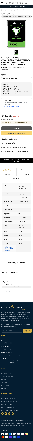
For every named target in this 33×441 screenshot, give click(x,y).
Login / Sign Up (5, 385)
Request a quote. (22, 122)
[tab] (8, 170)
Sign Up (27, 331)
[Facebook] (2, 413)
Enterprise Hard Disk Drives (8, 398)
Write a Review (16, 287)
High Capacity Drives (7, 404)
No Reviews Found (7, 291)
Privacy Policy (5, 425)
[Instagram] (9, 413)
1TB (4, 13)
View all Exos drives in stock (15, 67)
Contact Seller (4, 69)
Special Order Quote (7, 376)
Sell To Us (4, 382)
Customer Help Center (7, 373)
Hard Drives (12, 10)
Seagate (5, 67)
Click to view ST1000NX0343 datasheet (9, 248)
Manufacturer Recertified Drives (10, 410)
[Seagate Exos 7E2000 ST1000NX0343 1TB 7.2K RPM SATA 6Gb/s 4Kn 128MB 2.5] (16, 52)
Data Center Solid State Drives (9, 401)
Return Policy (5, 379)
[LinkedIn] (6, 413)
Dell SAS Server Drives (7, 407)
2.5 (25, 10)
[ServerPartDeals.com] (14, 307)
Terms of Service (17, 425)
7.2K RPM (10, 13)
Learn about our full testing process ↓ (13, 106)
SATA (20, 10)
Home (4, 10)
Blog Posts (4, 388)
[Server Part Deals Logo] (16, 2)
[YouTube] (13, 413)
